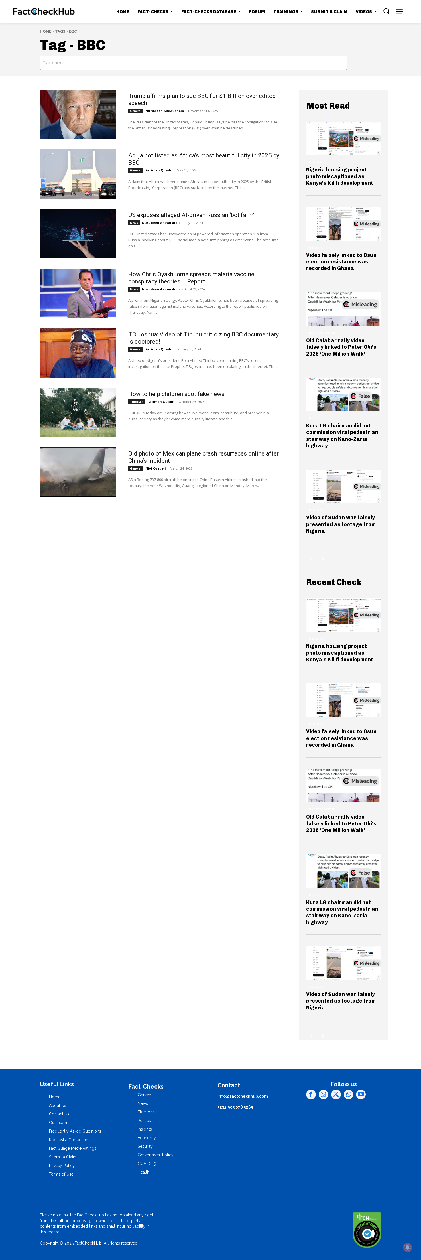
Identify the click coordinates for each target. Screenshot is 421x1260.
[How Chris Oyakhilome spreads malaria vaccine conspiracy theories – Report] (78, 293)
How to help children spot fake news (176, 394)
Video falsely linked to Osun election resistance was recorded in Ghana (341, 262)
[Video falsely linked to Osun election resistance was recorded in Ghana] (343, 224)
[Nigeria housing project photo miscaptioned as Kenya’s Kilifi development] (343, 138)
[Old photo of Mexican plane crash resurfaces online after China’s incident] (78, 472)
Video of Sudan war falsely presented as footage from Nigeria (341, 524)
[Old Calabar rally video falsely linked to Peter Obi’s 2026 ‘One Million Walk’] (343, 309)
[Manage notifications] (407, 1247)
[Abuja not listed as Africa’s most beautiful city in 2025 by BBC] (78, 174)
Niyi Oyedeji (155, 468)
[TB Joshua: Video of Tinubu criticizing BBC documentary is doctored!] (78, 353)
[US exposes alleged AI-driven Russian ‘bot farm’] (78, 233)
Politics (316, 418)
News (134, 223)
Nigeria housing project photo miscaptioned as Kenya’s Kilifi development (339, 176)
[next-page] (323, 559)
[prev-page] (311, 559)
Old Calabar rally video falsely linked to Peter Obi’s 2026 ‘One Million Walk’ (341, 347)
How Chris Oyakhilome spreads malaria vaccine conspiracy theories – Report (191, 278)
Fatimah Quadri (159, 170)
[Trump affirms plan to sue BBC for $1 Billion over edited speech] (78, 114)
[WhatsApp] (348, 1094)
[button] (386, 10)
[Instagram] (323, 1094)
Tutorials (136, 402)
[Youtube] (361, 1094)
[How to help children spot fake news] (78, 412)
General (135, 111)
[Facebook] (311, 1094)
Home (45, 31)
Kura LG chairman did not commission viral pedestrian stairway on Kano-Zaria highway (342, 436)
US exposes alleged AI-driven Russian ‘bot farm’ (191, 215)
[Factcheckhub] (43, 12)
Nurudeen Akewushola (164, 111)
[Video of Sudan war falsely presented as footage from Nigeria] (343, 486)
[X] (336, 1094)
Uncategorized (322, 333)
